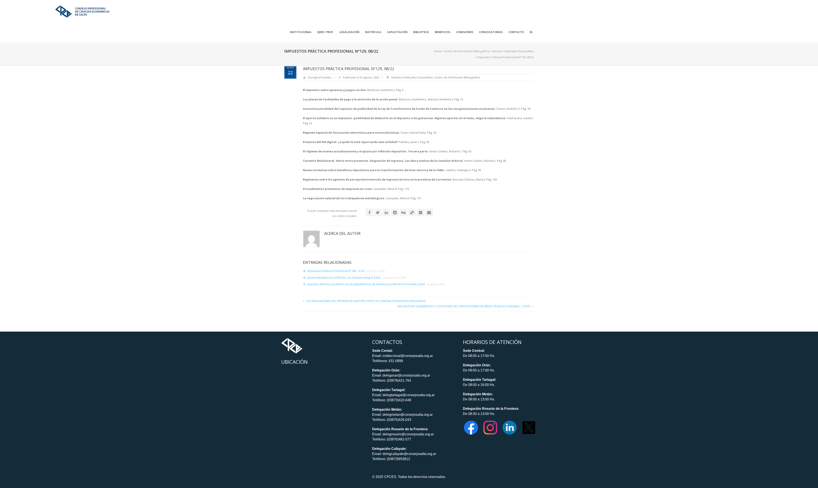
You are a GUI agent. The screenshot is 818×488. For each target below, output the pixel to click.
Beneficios (442, 32)
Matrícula (373, 32)
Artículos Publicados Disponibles (513, 51)
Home (438, 51)
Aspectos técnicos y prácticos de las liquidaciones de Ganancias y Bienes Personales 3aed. (376, 284)
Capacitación (397, 32)
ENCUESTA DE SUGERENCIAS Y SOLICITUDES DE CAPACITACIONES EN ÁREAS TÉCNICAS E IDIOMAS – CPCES (464, 306)
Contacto (516, 32)
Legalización (349, 32)
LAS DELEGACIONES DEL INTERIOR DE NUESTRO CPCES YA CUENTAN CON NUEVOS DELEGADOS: (366, 301)
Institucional (301, 32)
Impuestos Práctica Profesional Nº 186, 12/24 (346, 271)
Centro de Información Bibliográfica (467, 51)
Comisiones (464, 32)
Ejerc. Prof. (325, 32)
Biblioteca (421, 32)
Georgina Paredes (319, 77)
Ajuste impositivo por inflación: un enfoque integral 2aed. (356, 277)
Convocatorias (491, 32)
